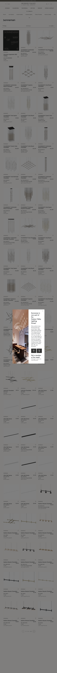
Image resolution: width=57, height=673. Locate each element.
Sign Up (39, 351)
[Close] (43, 311)
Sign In (34, 351)
